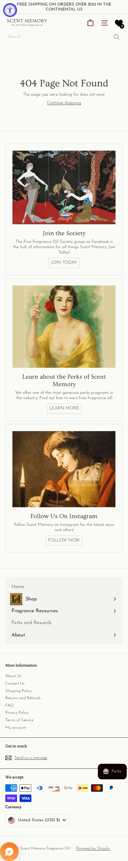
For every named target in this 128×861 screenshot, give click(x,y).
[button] (119, 23)
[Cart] (90, 23)
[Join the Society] (64, 187)
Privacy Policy (17, 713)
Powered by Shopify (93, 848)
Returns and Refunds (23, 698)
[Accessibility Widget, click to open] (10, 10)
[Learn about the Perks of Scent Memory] (64, 326)
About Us (13, 676)
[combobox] (64, 37)
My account (15, 728)
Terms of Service (19, 720)
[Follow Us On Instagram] (64, 469)
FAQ (9, 706)
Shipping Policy (18, 691)
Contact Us (15, 683)
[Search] (116, 37)
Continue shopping (64, 103)
